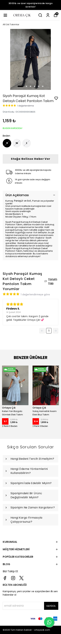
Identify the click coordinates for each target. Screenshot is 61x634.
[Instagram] (13, 578)
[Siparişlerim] (48, 15)
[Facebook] (5, 578)
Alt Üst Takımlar (11, 24)
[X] (21, 578)
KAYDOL (51, 606)
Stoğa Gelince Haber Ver (30, 159)
